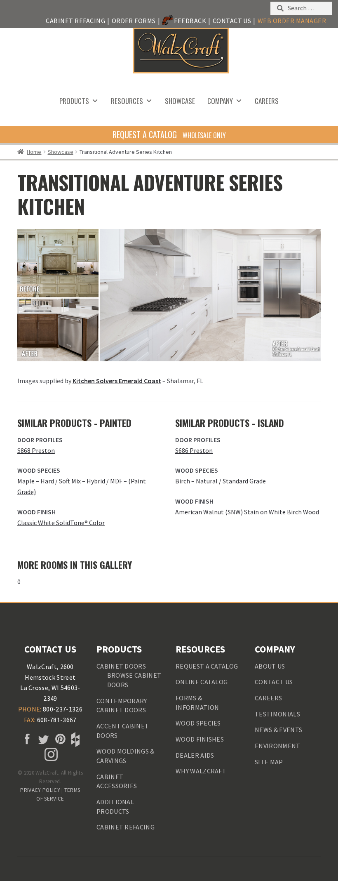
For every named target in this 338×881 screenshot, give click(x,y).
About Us (270, 666)
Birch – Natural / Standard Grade (220, 481)
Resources (127, 101)
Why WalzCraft (201, 771)
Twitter (42, 739)
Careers (267, 101)
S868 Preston (36, 450)
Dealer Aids (195, 755)
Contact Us (232, 20)
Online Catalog (202, 682)
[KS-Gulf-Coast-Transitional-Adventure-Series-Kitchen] (169, 295)
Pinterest (58, 739)
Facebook (26, 739)
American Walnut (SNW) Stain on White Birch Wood (247, 512)
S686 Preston (194, 450)
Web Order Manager (292, 20)
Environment (277, 746)
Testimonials (277, 714)
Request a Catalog (207, 666)
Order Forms (134, 20)
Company (220, 101)
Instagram (50, 754)
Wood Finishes (200, 739)
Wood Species (198, 723)
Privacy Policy (40, 790)
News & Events (278, 730)
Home (34, 151)
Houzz (74, 739)
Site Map (269, 762)
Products (74, 101)
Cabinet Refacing (75, 20)
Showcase (180, 101)
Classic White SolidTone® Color (61, 522)
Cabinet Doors (121, 666)
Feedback (190, 20)
